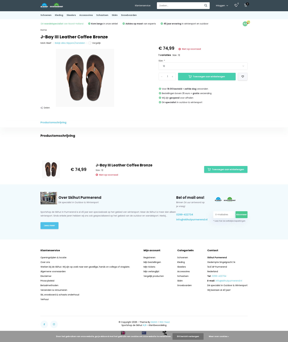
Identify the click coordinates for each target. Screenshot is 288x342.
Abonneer (241, 214)
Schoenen (45, 15)
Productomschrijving (53, 122)
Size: (162, 60)
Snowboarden (129, 15)
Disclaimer (45, 276)
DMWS (154, 322)
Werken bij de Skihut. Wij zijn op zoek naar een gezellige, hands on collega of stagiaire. (85, 266)
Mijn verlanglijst (151, 271)
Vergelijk (96, 42)
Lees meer (49, 225)
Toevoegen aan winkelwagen (209, 76)
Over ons (45, 262)
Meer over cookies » (219, 336)
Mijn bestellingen (152, 262)
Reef (48, 42)
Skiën (115, 15)
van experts (141, 23)
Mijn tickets (149, 266)
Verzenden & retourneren (53, 290)
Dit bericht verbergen (188, 336)
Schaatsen (102, 15)
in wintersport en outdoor (186, 23)
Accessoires (86, 15)
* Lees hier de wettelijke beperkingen (229, 221)
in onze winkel (104, 23)
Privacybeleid (47, 280)
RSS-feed (165, 322)
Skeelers (71, 15)
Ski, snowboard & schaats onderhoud (59, 294)
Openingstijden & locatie (53, 257)
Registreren (149, 257)
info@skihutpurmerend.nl (191, 219)
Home (43, 29)
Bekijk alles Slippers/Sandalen (70, 42)
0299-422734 (184, 214)
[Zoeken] (206, 5)
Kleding (59, 15)
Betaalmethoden (49, 285)
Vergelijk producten (154, 276)
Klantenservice (142, 5)
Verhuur (44, 299)
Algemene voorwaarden (53, 271)
